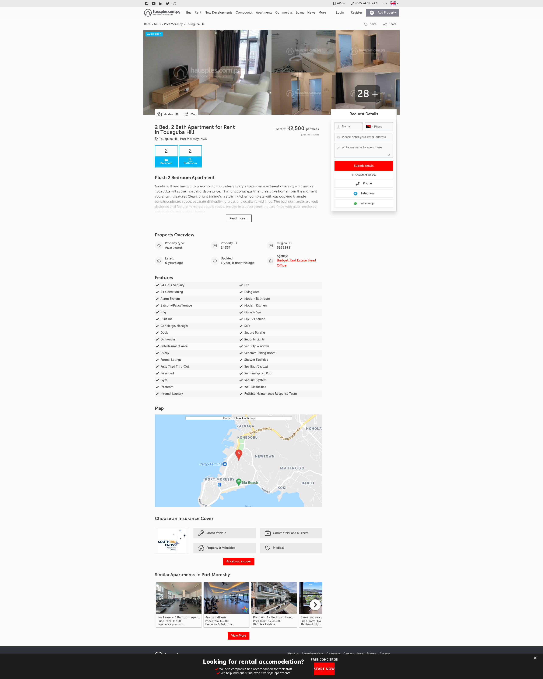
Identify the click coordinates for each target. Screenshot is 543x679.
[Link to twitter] (167, 3)
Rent (147, 24)
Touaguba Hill (195, 24)
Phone (367, 183)
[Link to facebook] (146, 3)
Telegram (367, 193)
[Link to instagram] (174, 3)
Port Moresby (173, 24)
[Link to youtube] (153, 3)
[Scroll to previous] (162, 604)
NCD (157, 24)
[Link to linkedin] (160, 3)
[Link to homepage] (162, 13)
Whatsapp (367, 203)
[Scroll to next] (315, 604)
